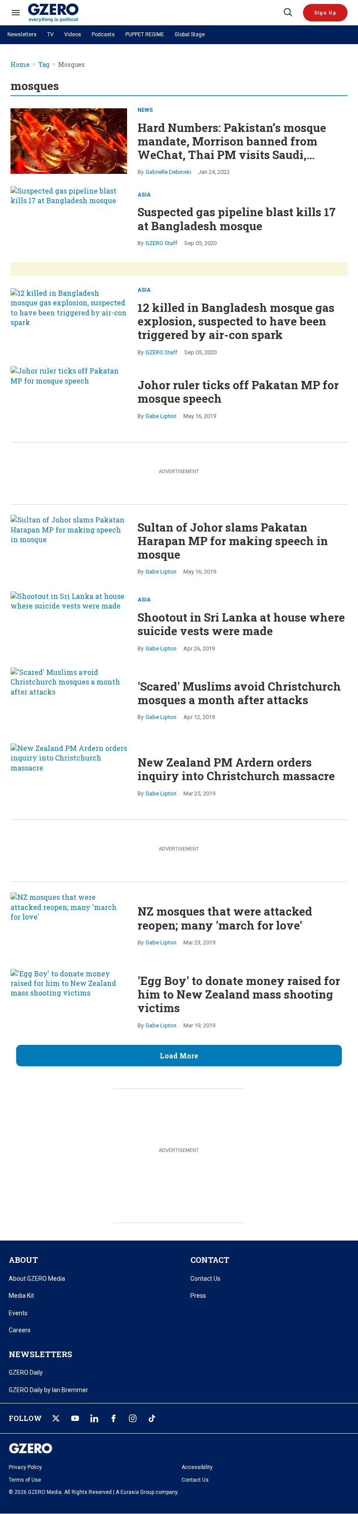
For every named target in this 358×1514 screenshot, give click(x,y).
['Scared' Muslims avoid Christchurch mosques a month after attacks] (68, 700)
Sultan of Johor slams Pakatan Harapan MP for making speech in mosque (233, 541)
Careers (20, 1330)
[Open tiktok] (152, 1418)
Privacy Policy (25, 1467)
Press (198, 1295)
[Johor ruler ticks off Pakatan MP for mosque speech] (68, 399)
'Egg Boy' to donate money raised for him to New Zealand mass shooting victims (239, 994)
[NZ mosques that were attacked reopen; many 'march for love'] (68, 925)
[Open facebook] (113, 1418)
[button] (325, 12)
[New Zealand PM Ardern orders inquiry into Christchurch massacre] (68, 776)
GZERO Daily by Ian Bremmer (48, 1389)
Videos (72, 34)
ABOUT (23, 1260)
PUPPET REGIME (144, 34)
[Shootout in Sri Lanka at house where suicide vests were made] (68, 624)
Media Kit (21, 1295)
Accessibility (197, 1467)
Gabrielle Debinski (168, 172)
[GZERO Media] (155, 12)
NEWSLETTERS (40, 1354)
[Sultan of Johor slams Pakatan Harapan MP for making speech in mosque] (68, 548)
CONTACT (209, 1260)
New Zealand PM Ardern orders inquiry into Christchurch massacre (236, 769)
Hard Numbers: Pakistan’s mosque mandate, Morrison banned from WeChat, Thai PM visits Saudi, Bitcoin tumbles (232, 148)
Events (18, 1313)
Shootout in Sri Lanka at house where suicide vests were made (241, 624)
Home (20, 65)
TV (50, 34)
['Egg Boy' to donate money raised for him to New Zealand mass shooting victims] (68, 1001)
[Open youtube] (75, 1418)
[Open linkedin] (94, 1418)
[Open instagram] (133, 1418)
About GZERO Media (37, 1278)
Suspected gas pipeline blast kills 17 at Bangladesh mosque (237, 218)
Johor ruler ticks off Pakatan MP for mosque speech (238, 391)
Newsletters (22, 34)
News (145, 110)
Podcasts (103, 34)
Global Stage (190, 34)
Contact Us (205, 1278)
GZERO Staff (161, 243)
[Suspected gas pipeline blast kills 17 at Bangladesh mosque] (68, 219)
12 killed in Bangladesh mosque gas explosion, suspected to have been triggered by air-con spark (236, 321)
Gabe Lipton (160, 416)
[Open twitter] (56, 1418)
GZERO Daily (26, 1372)
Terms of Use (25, 1480)
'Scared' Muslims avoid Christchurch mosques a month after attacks (239, 693)
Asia (144, 195)
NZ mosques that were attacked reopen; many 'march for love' (225, 918)
